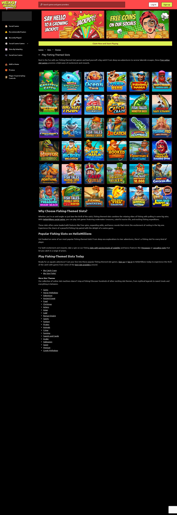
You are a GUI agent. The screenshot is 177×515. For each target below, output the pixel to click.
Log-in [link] (153, 4)
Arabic (46, 339)
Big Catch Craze (50, 270)
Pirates (46, 324)
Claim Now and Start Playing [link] (105, 43)
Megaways (145, 248)
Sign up (121, 262)
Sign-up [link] (167, 4)
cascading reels (159, 248)
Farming (46, 333)
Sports (46, 319)
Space (45, 345)
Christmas (47, 304)
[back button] (39, 55)
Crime (45, 330)
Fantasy (46, 321)
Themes (58, 50)
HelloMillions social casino (54, 219)
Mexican (46, 348)
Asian (45, 310)
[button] (73, 24)
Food (45, 301)
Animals (46, 327)
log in (130, 262)
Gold (45, 313)
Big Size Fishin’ (49, 273)
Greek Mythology (50, 350)
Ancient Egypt (49, 298)
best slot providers (83, 265)
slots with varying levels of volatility (105, 248)
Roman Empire (49, 316)
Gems (45, 290)
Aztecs (46, 307)
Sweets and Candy (51, 336)
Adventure (47, 295)
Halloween (47, 342)
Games (40, 50)
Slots (49, 50)
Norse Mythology (50, 293)
